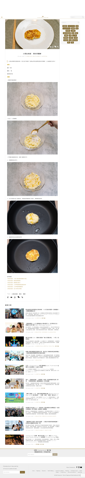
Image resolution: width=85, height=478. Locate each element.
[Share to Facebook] (48, 46)
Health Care (48, 430)
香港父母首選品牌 (67, 33)
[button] (1, 17)
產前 (76, 33)
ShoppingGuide (66, 28)
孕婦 (70, 35)
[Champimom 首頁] (35, 17)
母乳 (69, 42)
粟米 (20, 294)
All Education (52, 332)
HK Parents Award (74, 470)
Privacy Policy (63, 472)
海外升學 (71, 37)
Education (38, 332)
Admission (44, 332)
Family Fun (51, 346)
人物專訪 (73, 30)
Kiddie (81, 470)
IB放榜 (76, 37)
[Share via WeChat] (55, 46)
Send (55, 454)
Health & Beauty (37, 56)
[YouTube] (81, 467)
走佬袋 (73, 28)
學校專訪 (65, 40)
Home (33, 470)
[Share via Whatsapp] (53, 46)
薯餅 (24, 294)
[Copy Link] (58, 46)
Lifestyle (38, 318)
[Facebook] (76, 467)
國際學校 (65, 37)
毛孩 (72, 42)
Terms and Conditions (72, 472)
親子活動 (43, 318)
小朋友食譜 (15, 294)
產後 (73, 33)
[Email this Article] (50, 46)
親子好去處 (75, 40)
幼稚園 (66, 35)
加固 (77, 26)
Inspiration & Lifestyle (42, 346)
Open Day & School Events (49, 416)
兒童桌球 (64, 26)
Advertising (80, 472)
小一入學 (74, 35)
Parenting (29, 56)
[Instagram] (79, 467)
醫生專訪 (68, 30)
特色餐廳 (37, 444)
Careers (57, 472)
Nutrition (44, 56)
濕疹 (70, 40)
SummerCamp (71, 26)
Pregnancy (38, 470)
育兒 (77, 28)
